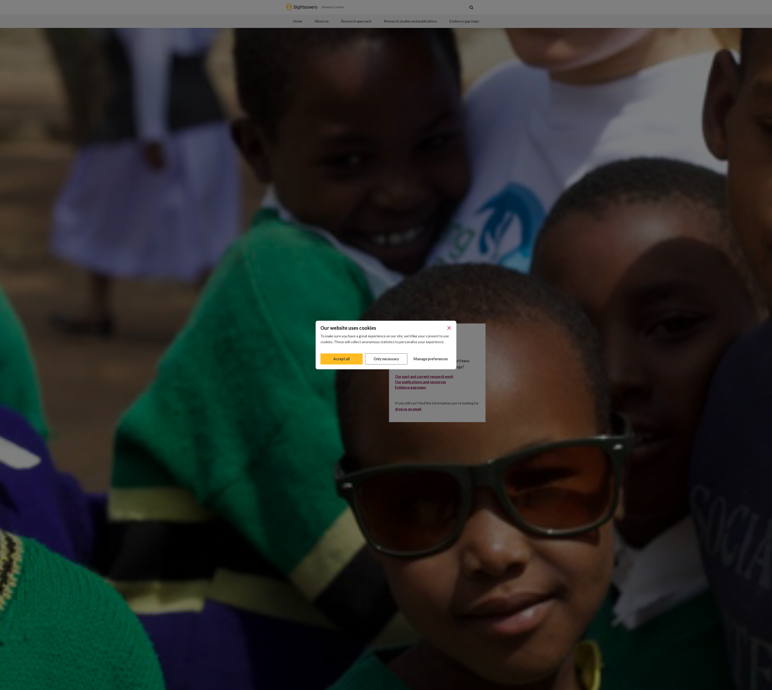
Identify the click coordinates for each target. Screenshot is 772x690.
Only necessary (386, 359)
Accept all (341, 359)
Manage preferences (431, 359)
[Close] (449, 328)
